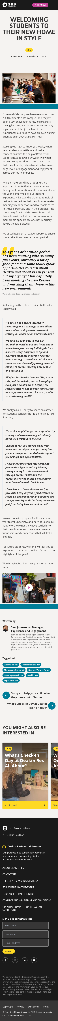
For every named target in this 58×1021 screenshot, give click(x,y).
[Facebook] (5, 960)
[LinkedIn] (25, 960)
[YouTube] (34, 960)
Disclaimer (33, 1006)
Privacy (20, 1006)
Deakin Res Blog (15, 834)
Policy (46, 1006)
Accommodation (22, 828)
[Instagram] (15, 960)
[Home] (4, 828)
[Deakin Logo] (9, 4)
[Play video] (29, 587)
